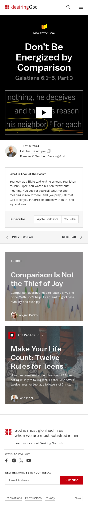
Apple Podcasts (47, 219)
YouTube (70, 219)
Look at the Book (44, 33)
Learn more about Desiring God (36, 443)
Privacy (50, 498)
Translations (13, 498)
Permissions (33, 498)
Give (78, 498)
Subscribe (71, 480)
